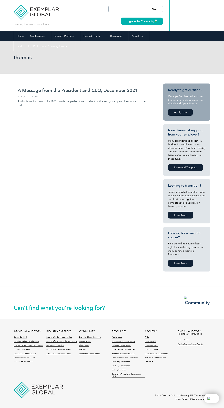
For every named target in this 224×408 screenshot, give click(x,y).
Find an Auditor (184, 340)
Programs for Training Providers (58, 349)
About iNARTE (150, 341)
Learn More (180, 215)
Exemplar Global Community (90, 337)
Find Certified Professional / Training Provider (43, 46)
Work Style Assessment (121, 366)
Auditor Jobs (117, 337)
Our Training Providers (55, 345)
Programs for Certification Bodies (59, 337)
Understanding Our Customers (156, 354)
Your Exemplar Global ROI (24, 362)
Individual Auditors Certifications (26, 341)
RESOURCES (119, 331)
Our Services (37, 35)
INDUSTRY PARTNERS (58, 331)
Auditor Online (85, 341)
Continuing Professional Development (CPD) (126, 375)
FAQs (147, 337)
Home (20, 35)
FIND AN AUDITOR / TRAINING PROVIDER (190, 333)
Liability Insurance (119, 370)
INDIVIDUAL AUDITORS (27, 331)
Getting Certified (20, 337)
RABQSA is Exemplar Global (155, 358)
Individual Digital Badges (121, 345)
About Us (137, 35)
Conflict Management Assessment (125, 358)
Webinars (82, 349)
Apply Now (180, 112)
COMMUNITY (87, 331)
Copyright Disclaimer (200, 399)
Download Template (185, 167)
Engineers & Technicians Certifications (28, 345)
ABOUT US (151, 331)
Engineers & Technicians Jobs (123, 341)
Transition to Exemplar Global (25, 354)
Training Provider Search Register (190, 344)
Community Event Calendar (89, 354)
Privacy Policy (181, 399)
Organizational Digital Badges (123, 349)
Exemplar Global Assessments (123, 354)
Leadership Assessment (121, 362)
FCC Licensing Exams (22, 349)
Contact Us (149, 362)
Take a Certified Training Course (58, 354)
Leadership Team (151, 345)
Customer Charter (151, 349)
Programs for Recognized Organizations (61, 341)
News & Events (91, 35)
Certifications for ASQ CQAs (24, 358)
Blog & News (84, 345)
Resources (116, 35)
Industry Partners (64, 35)
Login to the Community (140, 21)
